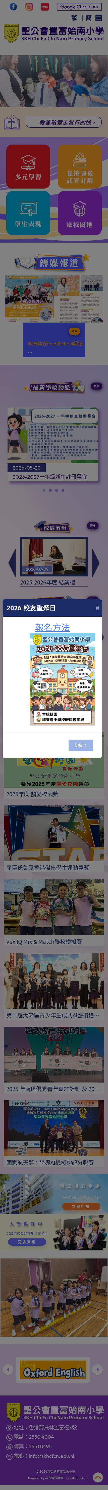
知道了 (81, 745)
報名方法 (52, 627)
